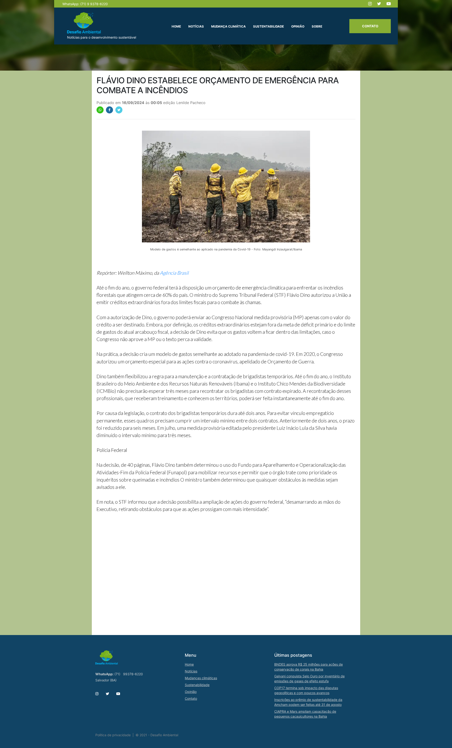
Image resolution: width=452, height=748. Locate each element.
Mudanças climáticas (201, 678)
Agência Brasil (174, 273)
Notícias (191, 671)
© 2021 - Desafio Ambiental (157, 735)
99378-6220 (133, 674)
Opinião (191, 692)
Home (189, 664)
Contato (370, 26)
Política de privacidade (113, 735)
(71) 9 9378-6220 (94, 4)
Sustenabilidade (197, 685)
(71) (117, 674)
